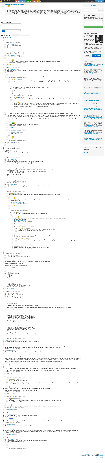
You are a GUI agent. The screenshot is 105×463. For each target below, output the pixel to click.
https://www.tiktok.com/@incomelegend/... (18, 202)
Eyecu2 (10, 350)
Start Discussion (99, 1)
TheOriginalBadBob (14, 55)
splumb (15, 136)
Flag (17, 7)
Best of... (14, 7)
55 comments (7, 7)
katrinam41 (89, 125)
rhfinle (21, 233)
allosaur (13, 184)
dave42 (85, 152)
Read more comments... (88, 142)
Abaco (11, 5)
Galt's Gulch (87, 454)
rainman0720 (14, 74)
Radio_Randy (12, 387)
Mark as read (10, 42)
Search (100, 9)
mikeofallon (11, 429)
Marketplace (29, 1)
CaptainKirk (11, 260)
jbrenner (13, 64)
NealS (13, 127)
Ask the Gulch (19, 5)
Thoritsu (11, 37)
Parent (16, 53)
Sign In (92, 1)
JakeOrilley (89, 72)
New (19, 1)
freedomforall (89, 91)
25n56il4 (11, 288)
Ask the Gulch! (93, 27)
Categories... (23, 1)
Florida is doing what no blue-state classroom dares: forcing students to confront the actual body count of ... (92, 92)
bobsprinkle (11, 424)
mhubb (10, 147)
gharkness (13, 69)
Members (34, 1)
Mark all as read (25, 35)
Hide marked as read (16, 35)
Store (38, 1)
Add (3, 30)
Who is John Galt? (101, 455)
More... (41, 1)
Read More (88, 55)
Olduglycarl (91, 64)
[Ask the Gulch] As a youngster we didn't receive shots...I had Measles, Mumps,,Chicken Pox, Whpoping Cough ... (93, 117)
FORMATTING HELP (18, 30)
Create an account (96, 55)
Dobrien (10, 250)
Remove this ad (93, 5)
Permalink (18, 42)
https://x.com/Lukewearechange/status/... (21, 220)
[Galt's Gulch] (7, 1)
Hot (16, 1)
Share (11, 7)
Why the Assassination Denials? (15, 5)
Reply (6, 42)
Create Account (87, 1)
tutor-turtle (86, 154)
